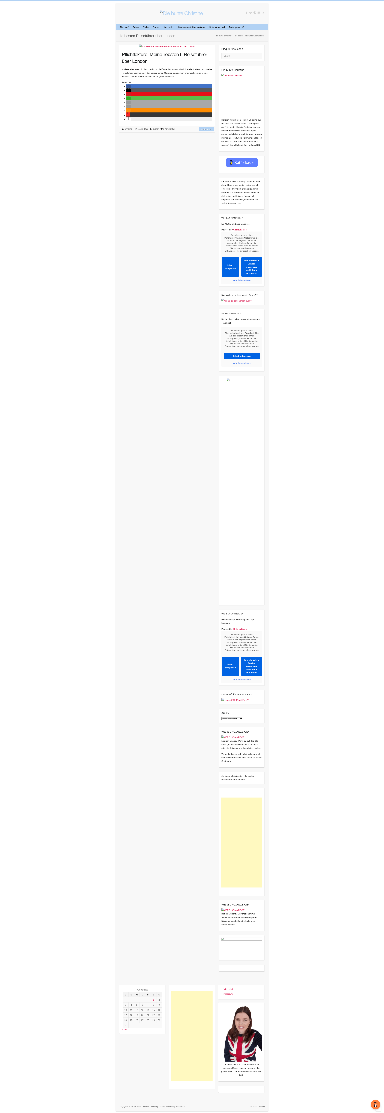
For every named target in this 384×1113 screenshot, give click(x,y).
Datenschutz (228, 989)
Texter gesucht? (236, 27)
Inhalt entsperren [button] (230, 267)
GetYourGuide (240, 230)
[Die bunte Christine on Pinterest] (255, 13)
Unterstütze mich (217, 27)
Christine (128, 129)
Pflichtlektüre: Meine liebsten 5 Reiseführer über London (164, 58)
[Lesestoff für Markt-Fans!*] (235, 700)
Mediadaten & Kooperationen (192, 27)
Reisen (136, 27)
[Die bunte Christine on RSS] (263, 13)
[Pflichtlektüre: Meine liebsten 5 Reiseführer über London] (167, 46)
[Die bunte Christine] (241, 94)
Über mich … (169, 27)
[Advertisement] (241, 842)
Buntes (156, 27)
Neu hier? (124, 27)
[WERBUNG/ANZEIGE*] (233, 737)
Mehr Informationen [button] (241, 280)
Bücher (146, 27)
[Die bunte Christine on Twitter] (251, 13)
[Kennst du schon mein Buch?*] (236, 301)
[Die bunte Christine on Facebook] (246, 13)
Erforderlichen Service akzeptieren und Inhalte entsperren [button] (251, 266)
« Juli (124, 1029)
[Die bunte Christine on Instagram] (259, 13)
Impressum (228, 994)
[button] (128, 86)
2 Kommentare (169, 129)
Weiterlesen (206, 129)
